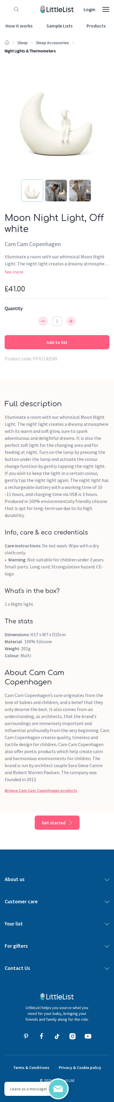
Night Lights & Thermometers (30, 50)
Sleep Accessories (52, 42)
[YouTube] (87, 1036)
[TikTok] (57, 1036)
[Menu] (105, 9)
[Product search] (15, 9)
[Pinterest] (26, 1036)
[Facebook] (41, 1036)
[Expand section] (107, 879)
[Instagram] (72, 1036)
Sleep (23, 42)
